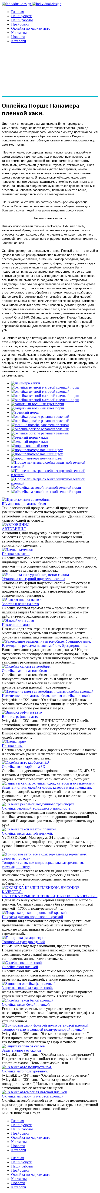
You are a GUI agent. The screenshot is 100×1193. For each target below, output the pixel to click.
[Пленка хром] (14, 741)
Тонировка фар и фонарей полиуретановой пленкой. (44, 1029)
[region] (50, 72)
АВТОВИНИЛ (14, 529)
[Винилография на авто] (22, 712)
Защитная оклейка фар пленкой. (27, 988)
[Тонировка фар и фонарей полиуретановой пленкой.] (45, 1025)
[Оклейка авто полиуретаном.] (27, 1067)
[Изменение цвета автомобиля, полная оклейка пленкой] (47, 691)
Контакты (19, 33)
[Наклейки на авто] (18, 620)
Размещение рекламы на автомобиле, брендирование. (44, 646)
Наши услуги (21, 16)
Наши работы (22, 20)
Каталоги (18, 41)
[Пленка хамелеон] (17, 550)
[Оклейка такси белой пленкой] (27, 1000)
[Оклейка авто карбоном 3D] (25, 762)
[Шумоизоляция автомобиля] (26, 499)
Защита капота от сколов (21, 1050)
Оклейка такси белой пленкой (26, 1004)
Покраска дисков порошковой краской (32, 917)
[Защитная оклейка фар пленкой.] (29, 984)
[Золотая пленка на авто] (22, 600)
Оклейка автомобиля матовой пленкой (32, 1096)
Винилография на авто (20, 716)
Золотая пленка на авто (20, 604)
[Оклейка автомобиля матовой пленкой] (34, 1092)
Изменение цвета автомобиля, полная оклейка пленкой (46, 696)
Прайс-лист (20, 24)
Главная (17, 12)
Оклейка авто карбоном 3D (23, 767)
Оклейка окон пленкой (20, 967)
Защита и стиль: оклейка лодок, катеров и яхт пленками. (47, 787)
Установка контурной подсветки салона (33, 579)
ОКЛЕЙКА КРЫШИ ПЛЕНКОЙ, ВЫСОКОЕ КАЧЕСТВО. (49, 896)
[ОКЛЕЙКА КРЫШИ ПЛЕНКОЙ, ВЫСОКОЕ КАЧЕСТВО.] (50, 892)
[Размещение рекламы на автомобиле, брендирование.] (46, 641)
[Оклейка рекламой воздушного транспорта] (38, 804)
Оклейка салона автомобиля (24, 671)
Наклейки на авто (16, 625)
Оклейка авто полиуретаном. (25, 1071)
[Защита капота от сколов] (23, 1046)
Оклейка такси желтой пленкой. (27, 833)
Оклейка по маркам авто (30, 28)
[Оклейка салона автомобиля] (26, 666)
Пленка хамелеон (16, 554)
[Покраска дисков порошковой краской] (34, 913)
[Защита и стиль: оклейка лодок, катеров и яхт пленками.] (49, 783)
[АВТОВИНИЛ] (16, 524)
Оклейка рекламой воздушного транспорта (36, 808)
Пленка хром (12, 746)
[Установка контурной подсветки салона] (35, 575)
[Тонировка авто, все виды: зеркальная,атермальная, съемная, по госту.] (50, 858)
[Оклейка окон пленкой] (22, 963)
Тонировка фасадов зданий (23, 942)
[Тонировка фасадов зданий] (25, 938)
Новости (18, 37)
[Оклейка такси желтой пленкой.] (29, 829)
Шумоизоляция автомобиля (24, 504)
